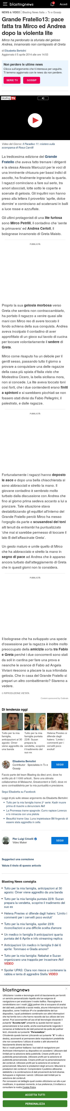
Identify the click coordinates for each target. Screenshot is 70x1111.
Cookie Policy (29, 1087)
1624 (29, 1004)
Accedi (63, 4)
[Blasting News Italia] (22, 4)
